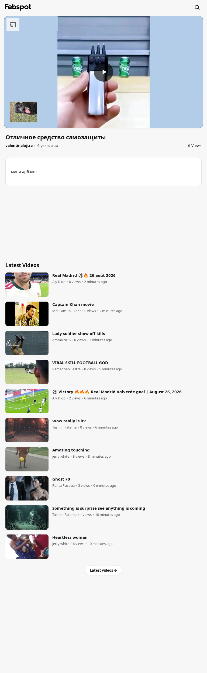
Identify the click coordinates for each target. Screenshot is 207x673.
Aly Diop (58, 281)
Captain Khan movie (73, 304)
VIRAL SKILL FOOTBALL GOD (80, 362)
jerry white (60, 456)
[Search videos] (197, 7)
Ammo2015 (61, 340)
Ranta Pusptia (63, 485)
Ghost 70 (61, 479)
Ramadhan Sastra (66, 369)
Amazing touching (71, 450)
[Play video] (103, 72)
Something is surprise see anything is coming (98, 508)
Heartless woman (70, 537)
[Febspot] (18, 7)
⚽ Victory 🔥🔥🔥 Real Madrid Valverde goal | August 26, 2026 (117, 391)
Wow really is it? (69, 420)
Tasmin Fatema (64, 427)
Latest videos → (103, 570)
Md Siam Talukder (66, 311)
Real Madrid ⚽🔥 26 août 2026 (84, 275)
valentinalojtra (19, 145)
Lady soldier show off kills (78, 333)
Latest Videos (22, 265)
